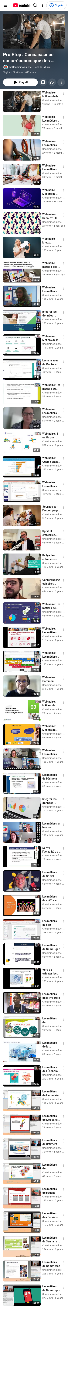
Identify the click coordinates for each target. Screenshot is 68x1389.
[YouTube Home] (21, 5)
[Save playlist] (43, 82)
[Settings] (42, 5)
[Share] (52, 82)
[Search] (35, 5)
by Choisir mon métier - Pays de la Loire (29, 67)
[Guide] (5, 5)
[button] (34, 31)
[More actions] (61, 82)
